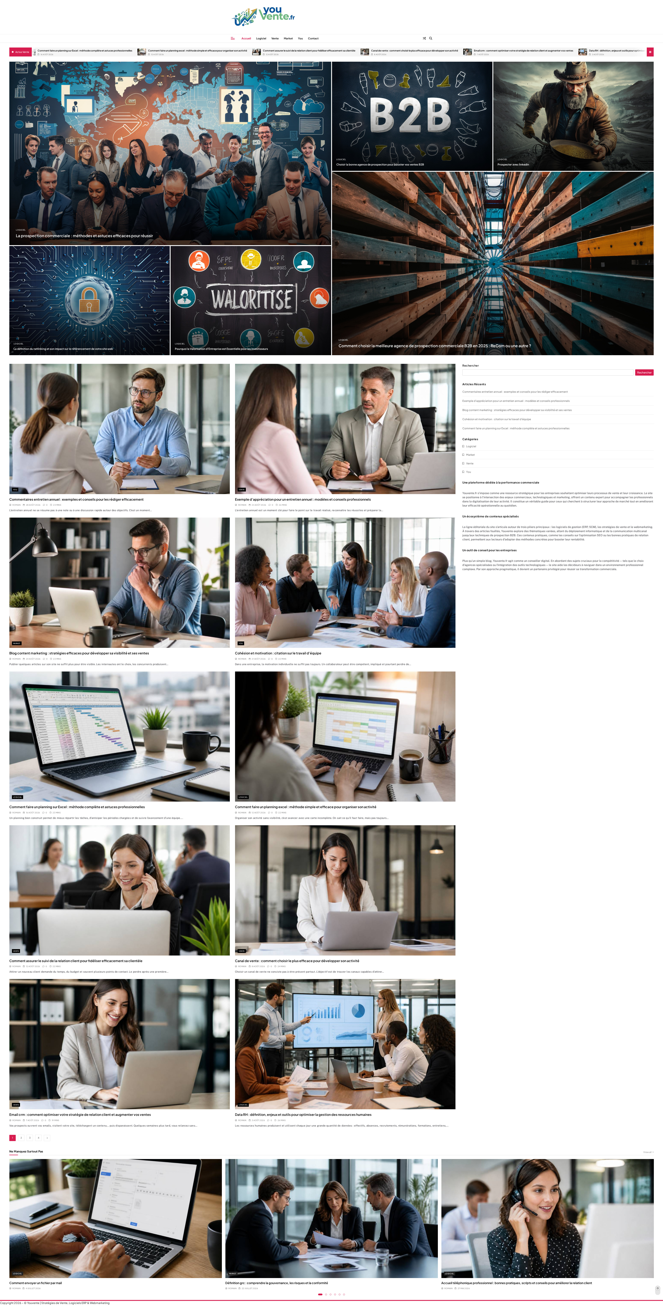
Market (288, 38)
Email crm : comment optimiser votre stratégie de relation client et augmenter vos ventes (497, 50)
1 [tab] (320, 1294)
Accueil (246, 38)
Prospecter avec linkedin (513, 164)
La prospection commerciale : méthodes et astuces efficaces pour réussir (84, 235)
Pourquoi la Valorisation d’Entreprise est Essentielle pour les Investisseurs (221, 348)
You (300, 38)
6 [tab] (344, 1294)
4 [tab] (335, 1294)
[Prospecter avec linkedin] (573, 116)
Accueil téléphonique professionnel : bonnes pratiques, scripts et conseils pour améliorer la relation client (516, 1283)
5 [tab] (339, 1294)
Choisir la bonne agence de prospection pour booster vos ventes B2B (380, 164)
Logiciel (261, 38)
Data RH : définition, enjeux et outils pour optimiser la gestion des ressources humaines (610, 50)
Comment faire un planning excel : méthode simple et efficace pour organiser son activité (171, 50)
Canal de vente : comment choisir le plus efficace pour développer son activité (388, 50)
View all (647, 1152)
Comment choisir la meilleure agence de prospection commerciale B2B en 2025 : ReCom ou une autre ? (435, 345)
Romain (16, 505)
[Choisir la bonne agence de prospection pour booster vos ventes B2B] (412, 116)
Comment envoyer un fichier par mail (35, 1283)
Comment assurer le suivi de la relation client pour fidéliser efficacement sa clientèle (282, 50)
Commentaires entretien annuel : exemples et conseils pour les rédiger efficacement (76, 499)
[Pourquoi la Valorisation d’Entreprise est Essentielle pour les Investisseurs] (251, 300)
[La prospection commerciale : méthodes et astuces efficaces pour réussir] (170, 153)
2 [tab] (326, 1294)
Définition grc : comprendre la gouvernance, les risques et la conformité (276, 1283)
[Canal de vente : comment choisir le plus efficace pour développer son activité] (338, 52)
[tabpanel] (116, 1225)
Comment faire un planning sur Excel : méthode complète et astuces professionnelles (58, 50)
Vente (275, 38)
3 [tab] (331, 1294)
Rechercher (470, 365)
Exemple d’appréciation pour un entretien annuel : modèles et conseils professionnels (303, 499)
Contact (313, 38)
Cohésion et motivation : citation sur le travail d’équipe (278, 653)
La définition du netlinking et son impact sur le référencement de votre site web (63, 348)
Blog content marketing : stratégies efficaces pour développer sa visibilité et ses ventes (79, 653)
